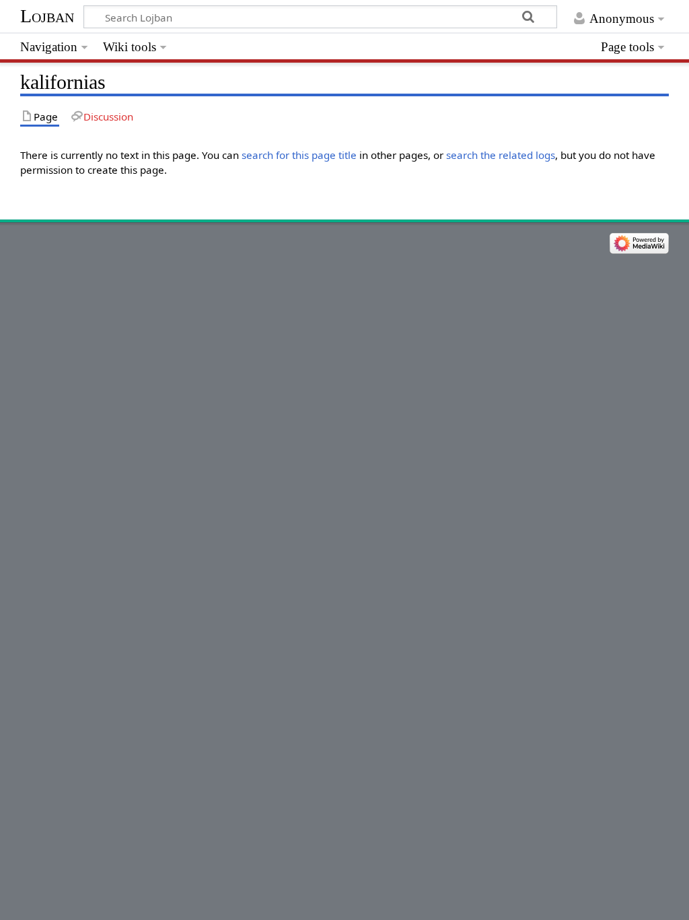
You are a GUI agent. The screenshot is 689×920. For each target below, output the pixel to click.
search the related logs (500, 155)
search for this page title (299, 155)
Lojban (47, 15)
